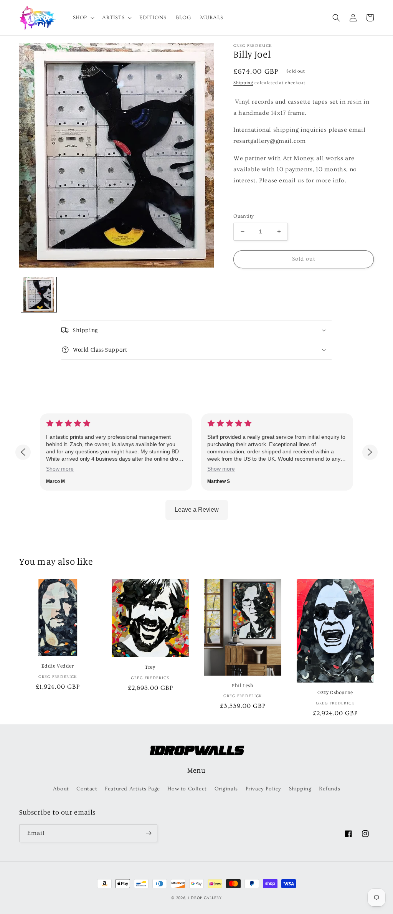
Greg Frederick (252, 45)
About (61, 789)
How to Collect (186, 789)
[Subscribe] (148, 833)
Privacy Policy (263, 789)
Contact (86, 789)
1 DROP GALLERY (205, 898)
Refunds (329, 789)
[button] (82, 18)
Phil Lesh (242, 685)
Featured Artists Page (132, 789)
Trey (150, 667)
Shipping (243, 82)
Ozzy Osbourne (335, 692)
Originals (226, 789)
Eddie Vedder (57, 666)
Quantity (243, 216)
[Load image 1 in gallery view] (38, 294)
